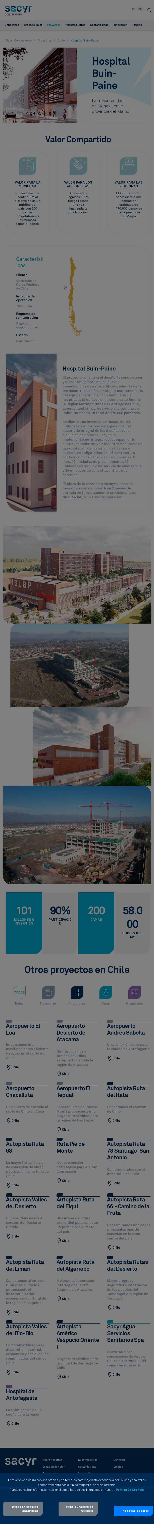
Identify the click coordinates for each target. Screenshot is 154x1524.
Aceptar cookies (136, 1511)
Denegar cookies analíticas (25, 1509)
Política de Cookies (130, 1489)
